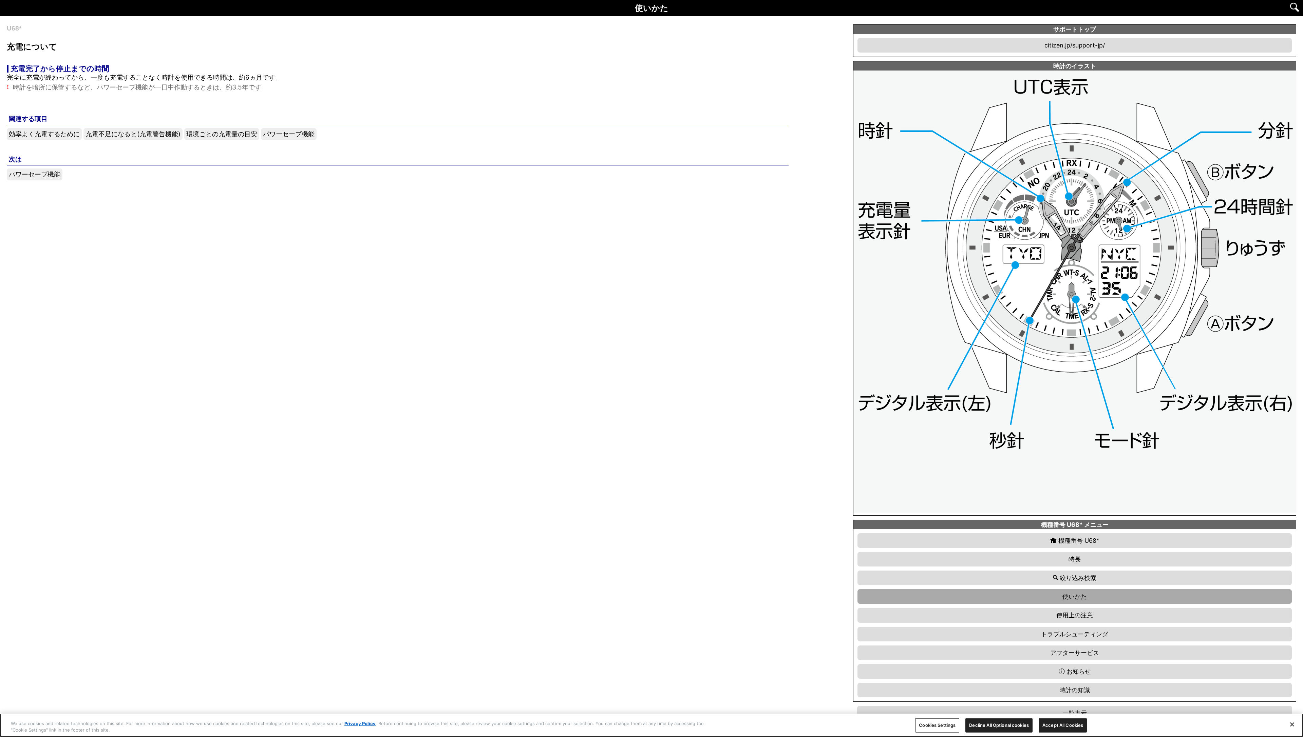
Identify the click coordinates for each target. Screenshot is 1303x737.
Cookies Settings (937, 725)
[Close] (1292, 724)
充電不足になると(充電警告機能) (133, 134)
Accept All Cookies (1062, 725)
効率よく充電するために (44, 134)
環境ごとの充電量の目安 (221, 134)
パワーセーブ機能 (289, 134)
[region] (651, 725)
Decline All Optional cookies (999, 725)
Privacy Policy (360, 723)
